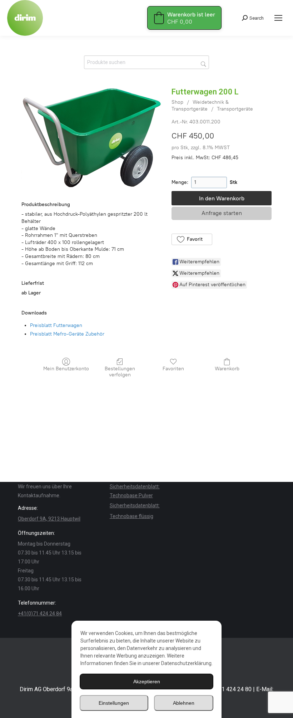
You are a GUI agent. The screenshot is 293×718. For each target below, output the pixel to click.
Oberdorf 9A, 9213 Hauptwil (49, 519)
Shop (177, 102)
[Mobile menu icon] (278, 18)
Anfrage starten (222, 213)
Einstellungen (114, 703)
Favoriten (173, 369)
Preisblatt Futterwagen (56, 325)
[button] (192, 239)
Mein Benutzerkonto (66, 369)
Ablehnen (183, 703)
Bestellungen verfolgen (120, 372)
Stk (233, 182)
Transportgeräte (235, 109)
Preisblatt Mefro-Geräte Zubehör (67, 334)
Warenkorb (227, 369)
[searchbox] (146, 62)
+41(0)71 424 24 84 (40, 613)
